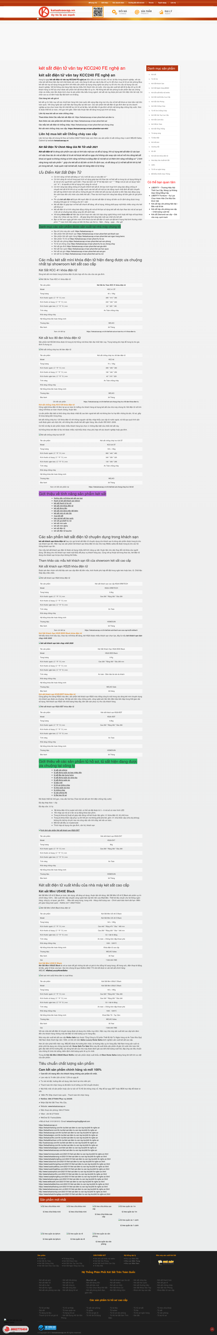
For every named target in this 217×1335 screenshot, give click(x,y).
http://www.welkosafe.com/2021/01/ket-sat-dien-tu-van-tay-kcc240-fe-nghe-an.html (71, 1181)
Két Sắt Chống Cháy (158, 106)
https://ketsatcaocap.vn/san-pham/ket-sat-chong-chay (92, 124)
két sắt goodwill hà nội (62, 520)
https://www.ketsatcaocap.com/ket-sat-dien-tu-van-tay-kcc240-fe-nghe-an (68, 1150)
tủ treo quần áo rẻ (77, 1239)
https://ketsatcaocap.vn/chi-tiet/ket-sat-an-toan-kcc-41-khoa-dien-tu (111, 331)
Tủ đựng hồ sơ (68, 1313)
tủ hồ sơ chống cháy (62, 785)
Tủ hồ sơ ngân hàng (158, 169)
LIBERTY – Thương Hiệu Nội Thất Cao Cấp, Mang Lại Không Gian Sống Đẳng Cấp (164, 190)
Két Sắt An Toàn (156, 124)
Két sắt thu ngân (45, 1287)
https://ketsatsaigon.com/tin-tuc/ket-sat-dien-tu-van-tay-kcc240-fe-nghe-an (68, 1135)
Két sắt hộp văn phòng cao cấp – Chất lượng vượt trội (164, 210)
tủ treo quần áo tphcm (52, 1239)
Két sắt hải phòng (70, 1280)
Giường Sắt (155, 147)
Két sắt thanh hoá (164, 1280)
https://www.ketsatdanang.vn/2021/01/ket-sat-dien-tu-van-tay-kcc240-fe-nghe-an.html (73, 1156)
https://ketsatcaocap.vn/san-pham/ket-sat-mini (88, 128)
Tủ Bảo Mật (155, 138)
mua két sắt (58, 515)
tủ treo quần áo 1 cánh (129, 1225)
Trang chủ (93, 3)
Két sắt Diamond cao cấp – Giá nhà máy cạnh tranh (164, 215)
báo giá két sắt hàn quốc (63, 518)
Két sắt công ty (68, 1285)
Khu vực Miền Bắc (132, 1258)
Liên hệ (173, 3)
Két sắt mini (155, 142)
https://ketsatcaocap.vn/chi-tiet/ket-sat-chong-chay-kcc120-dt (111, 487)
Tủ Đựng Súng (68, 1258)
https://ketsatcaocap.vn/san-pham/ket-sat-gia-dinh (87, 246)
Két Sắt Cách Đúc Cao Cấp (49, 1265)
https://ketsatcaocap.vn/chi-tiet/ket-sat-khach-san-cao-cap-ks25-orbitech (111, 630)
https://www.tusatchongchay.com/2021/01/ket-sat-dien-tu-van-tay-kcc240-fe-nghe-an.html (74, 1164)
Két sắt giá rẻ (162, 1282)
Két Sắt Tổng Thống (158, 129)
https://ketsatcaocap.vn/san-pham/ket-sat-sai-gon (85, 251)
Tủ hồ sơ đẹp (44, 1308)
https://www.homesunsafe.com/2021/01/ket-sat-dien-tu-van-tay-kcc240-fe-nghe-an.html (73, 1154)
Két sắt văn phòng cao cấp (49, 1290)
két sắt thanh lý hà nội (62, 503)
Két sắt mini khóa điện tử (159, 156)
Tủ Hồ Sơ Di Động (93, 1315)
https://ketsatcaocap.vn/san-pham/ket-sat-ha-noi (84, 254)
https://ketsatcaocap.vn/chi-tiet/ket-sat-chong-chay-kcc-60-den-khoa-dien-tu (111, 401)
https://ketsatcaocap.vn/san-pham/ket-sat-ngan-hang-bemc (101, 236)
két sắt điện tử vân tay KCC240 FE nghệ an (68, 79)
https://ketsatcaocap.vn (84, 231)
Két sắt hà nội (68, 1282)
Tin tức (151, 3)
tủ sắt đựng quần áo (62, 780)
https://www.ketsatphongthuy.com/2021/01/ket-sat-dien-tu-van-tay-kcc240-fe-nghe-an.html (75, 1159)
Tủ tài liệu (114, 1308)
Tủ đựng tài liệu (45, 1313)
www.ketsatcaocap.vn (56, 1106)
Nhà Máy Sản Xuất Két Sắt (160, 160)
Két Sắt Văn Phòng (157, 102)
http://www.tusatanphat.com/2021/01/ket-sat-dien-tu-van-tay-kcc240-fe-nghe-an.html (72, 1171)
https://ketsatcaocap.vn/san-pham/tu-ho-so (87, 238)
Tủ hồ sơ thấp (68, 1308)
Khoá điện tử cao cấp (165, 1290)
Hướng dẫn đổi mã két (136, 3)
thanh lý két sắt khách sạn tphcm (67, 500)
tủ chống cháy (59, 790)
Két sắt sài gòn (45, 1280)
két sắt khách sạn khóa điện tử (52, 541)
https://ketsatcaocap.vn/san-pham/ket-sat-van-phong (90, 241)
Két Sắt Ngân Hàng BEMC (160, 88)
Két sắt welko (115, 1282)
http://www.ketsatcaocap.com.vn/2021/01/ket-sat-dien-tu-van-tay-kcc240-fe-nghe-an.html (74, 1189)
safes (153, 165)
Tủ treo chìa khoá (164, 1308)
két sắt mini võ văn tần (63, 513)
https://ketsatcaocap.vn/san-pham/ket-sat (90, 121)
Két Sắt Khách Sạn (157, 83)
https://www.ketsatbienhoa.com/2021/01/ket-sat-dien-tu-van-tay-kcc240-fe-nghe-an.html (74, 1184)
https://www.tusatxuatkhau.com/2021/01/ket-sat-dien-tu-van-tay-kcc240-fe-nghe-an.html (74, 1166)
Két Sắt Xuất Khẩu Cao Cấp (160, 97)
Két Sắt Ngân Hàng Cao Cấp (73, 1265)
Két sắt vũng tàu (140, 1280)
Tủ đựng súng (156, 133)
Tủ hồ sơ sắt (138, 1308)
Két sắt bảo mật (92, 1285)
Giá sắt (42, 1310)
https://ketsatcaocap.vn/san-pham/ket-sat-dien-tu (94, 117)
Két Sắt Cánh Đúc (157, 120)
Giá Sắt (137, 1315)
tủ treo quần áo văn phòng (103, 1242)
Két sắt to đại (44, 1285)
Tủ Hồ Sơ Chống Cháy (159, 111)
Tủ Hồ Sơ (154, 79)
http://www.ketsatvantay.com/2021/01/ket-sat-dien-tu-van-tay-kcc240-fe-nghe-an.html (72, 1191)
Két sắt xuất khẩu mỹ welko (160, 93)
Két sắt (153, 74)
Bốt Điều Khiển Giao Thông (160, 174)
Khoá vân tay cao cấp (142, 1290)
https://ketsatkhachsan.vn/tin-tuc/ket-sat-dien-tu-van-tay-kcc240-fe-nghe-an (69, 1140)
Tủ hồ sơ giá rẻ (92, 1313)
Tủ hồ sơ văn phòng (118, 1313)
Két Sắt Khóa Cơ (116, 1287)
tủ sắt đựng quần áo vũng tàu (65, 777)
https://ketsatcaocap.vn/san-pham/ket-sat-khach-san (98, 233)
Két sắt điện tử (45, 1282)
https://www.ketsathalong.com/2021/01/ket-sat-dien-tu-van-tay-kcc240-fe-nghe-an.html (73, 1186)
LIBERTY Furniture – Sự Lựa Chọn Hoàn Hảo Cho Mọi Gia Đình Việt (163, 198)
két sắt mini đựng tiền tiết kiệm (66, 510)
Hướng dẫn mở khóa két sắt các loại (68, 498)
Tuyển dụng (162, 3)
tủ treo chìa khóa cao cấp (103, 1215)
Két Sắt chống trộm (117, 1290)
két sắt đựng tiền (60, 508)
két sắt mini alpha (61, 525)
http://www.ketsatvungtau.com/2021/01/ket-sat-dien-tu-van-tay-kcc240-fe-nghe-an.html (73, 1179)
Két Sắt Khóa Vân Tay (142, 1287)
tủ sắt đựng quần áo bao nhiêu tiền (68, 772)
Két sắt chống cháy (165, 1285)
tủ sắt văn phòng (60, 770)
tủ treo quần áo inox (62, 787)
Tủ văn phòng (162, 1313)
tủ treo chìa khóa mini (52, 1211)
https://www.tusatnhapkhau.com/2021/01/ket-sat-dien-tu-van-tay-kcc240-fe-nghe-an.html (74, 1169)
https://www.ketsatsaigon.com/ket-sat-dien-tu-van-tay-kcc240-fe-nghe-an (68, 1147)
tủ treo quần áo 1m (129, 1211)
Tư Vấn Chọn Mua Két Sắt (96, 1287)
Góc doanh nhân (118, 3)
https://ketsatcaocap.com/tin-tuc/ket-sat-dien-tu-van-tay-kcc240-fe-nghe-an (68, 1132)
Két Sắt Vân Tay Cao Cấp (160, 115)
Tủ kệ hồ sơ (162, 1315)
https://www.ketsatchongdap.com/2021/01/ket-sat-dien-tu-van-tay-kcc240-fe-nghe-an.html (74, 1194)
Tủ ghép (89, 1310)
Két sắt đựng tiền (93, 1282)
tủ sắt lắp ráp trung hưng (64, 775)
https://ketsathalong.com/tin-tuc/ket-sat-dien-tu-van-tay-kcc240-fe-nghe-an (68, 1145)
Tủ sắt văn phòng (93, 1308)
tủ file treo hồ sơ (60, 795)
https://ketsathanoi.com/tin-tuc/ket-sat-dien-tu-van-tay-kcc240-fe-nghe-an (68, 1130)
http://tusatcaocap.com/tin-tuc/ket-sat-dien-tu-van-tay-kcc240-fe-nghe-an (68, 1142)
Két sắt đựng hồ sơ (70, 1290)
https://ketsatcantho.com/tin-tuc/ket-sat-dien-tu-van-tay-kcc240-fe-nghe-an (68, 1137)
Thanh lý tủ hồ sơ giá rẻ (48, 1315)
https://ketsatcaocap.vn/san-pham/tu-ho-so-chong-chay (93, 243)
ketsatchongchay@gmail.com (78, 1121)
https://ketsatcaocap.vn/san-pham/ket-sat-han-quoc (88, 248)
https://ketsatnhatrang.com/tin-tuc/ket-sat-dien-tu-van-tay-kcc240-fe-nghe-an (69, 1127)
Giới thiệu (104, 3)
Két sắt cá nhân (116, 1285)
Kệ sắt (153, 151)
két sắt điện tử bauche (63, 531)
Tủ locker (113, 1310)
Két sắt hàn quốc (140, 1282)
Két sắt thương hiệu (141, 1285)
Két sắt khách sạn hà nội (120, 1280)
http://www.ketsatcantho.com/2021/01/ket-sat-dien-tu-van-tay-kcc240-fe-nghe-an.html (73, 1174)
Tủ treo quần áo (69, 1310)
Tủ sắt (159, 1310)
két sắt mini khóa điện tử (63, 505)
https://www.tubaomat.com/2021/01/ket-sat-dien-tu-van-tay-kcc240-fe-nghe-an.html (72, 1161)
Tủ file (136, 1310)
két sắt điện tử (59, 528)
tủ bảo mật (58, 782)
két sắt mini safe (60, 523)
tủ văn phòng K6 (60, 792)
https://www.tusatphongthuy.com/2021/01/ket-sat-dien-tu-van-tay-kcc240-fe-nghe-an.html (74, 1176)
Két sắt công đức (69, 1287)
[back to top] (212, 1329)
